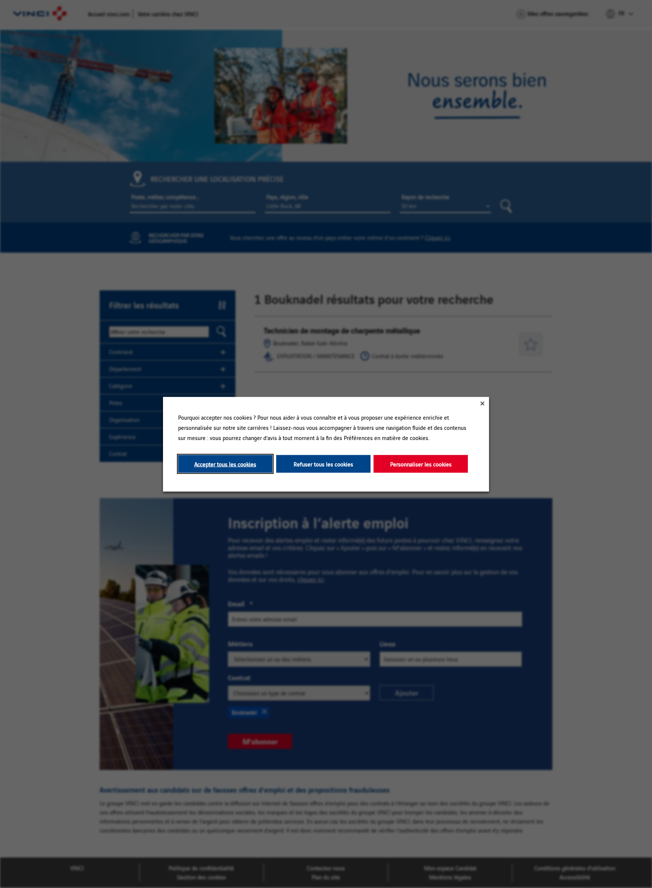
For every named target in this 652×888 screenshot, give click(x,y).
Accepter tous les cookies (225, 464)
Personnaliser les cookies (421, 464)
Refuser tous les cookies (323, 464)
